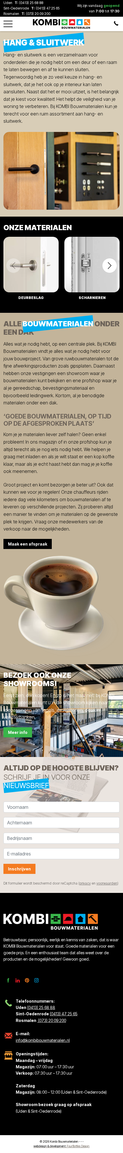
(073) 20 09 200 (37, 14)
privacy (85, 883)
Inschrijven (19, 868)
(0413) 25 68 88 (31, 3)
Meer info (17, 732)
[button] (8, 22)
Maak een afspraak (27, 544)
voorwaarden (106, 883)
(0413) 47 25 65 (47, 8)
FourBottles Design (61, 1146)
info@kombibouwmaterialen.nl (43, 1040)
